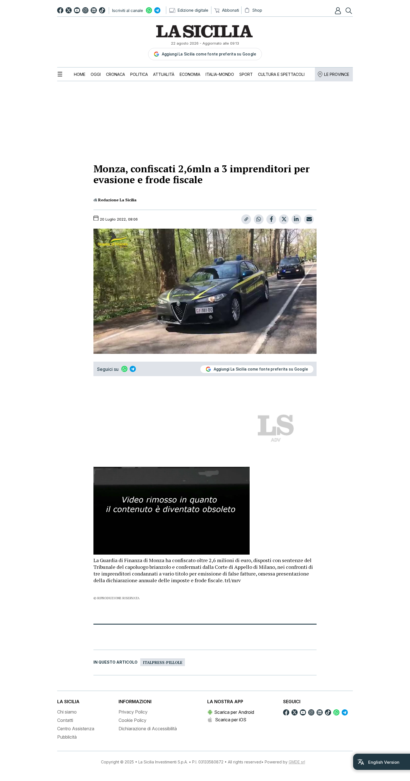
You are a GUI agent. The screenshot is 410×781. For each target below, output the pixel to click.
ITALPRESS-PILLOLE (162, 662)
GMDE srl (297, 762)
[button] (338, 10)
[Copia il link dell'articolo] (246, 219)
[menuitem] (79, 74)
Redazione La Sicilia (117, 199)
